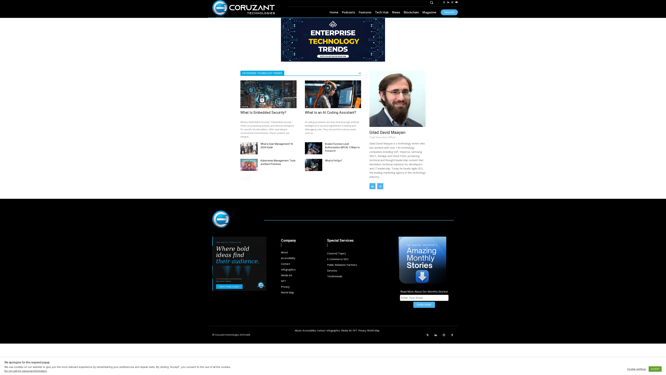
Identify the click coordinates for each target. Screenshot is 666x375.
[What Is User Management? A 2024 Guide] (249, 148)
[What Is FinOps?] (313, 165)
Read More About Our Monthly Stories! (424, 291)
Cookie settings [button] (636, 369)
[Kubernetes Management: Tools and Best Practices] (249, 165)
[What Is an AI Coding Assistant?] (333, 94)
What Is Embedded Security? (263, 112)
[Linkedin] (448, 2)
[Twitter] (444, 2)
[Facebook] (452, 335)
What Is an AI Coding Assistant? (330, 112)
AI (307, 106)
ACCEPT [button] (655, 369)
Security (244, 106)
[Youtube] (456, 2)
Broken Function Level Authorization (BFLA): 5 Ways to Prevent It (342, 147)
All (359, 73)
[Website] (380, 186)
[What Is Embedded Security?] (268, 94)
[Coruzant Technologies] (243, 9)
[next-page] (248, 178)
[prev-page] (242, 178)
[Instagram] (452, 2)
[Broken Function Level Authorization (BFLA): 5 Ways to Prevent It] (313, 148)
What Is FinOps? (333, 160)
